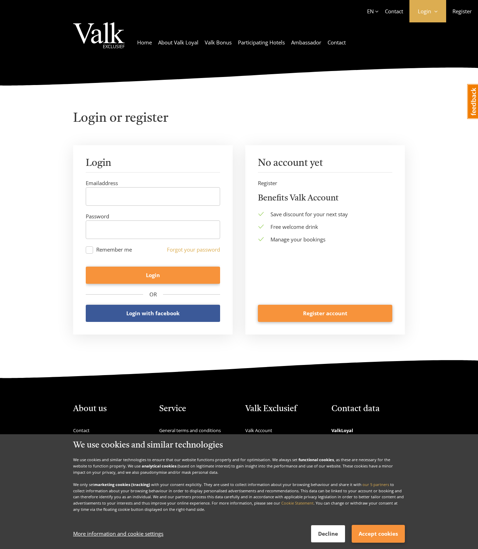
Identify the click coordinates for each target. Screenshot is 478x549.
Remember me (114, 249)
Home (144, 42)
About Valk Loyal (178, 42)
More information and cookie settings (118, 533)
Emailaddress (102, 183)
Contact (394, 11)
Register (462, 11)
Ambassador (306, 42)
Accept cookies (378, 533)
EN (370, 11)
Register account (325, 313)
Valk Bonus (218, 42)
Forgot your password (193, 249)
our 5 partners (376, 484)
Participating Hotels (261, 42)
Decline (328, 533)
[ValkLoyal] (99, 39)
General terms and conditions (190, 430)
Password (97, 216)
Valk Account (258, 430)
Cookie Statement (297, 503)
